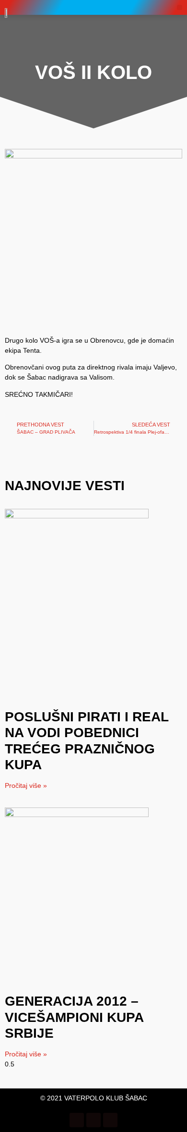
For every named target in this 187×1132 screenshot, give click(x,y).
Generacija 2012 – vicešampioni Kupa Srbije (74, 1017)
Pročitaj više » (26, 785)
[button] (179, 7)
